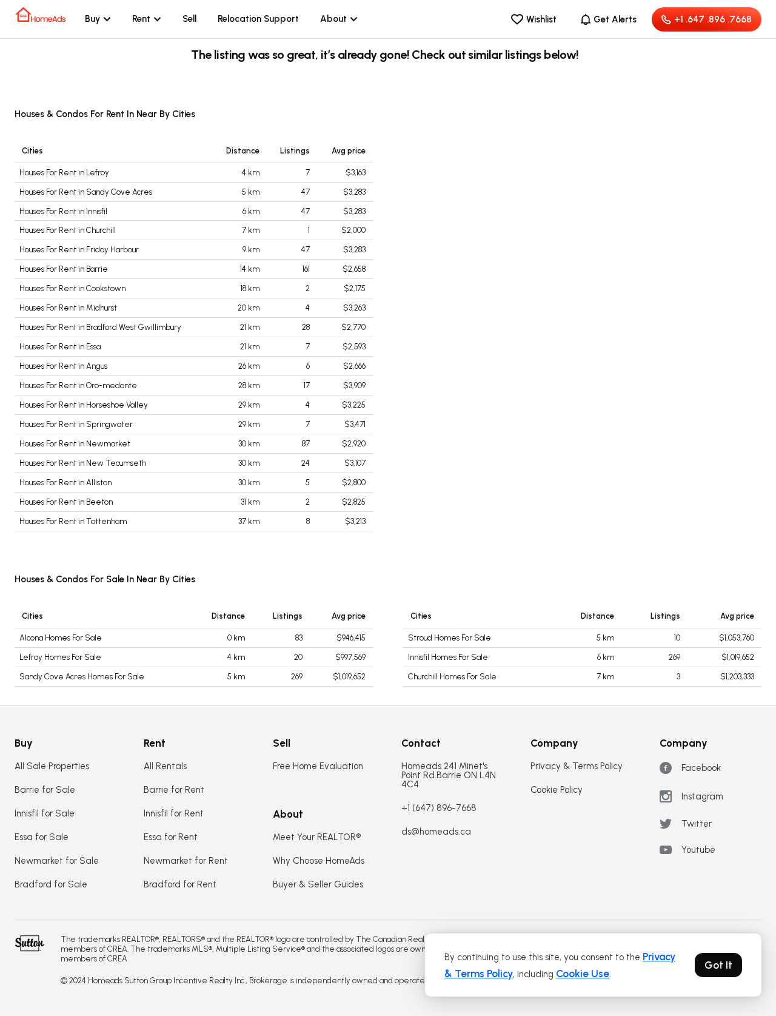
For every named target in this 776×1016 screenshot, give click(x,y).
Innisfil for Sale (45, 813)
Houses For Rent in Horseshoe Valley (83, 404)
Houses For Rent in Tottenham (73, 521)
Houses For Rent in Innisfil (63, 211)
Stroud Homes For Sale (449, 637)
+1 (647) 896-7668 (439, 808)
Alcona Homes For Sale (60, 637)
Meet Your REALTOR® (317, 837)
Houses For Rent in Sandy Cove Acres (85, 192)
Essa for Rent (171, 837)
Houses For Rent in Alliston (65, 482)
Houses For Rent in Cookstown (72, 288)
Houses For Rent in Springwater (76, 424)
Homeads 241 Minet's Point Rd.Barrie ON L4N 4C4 (448, 775)
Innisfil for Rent (174, 813)
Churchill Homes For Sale (452, 676)
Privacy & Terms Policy (576, 766)
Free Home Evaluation (318, 766)
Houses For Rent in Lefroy (64, 172)
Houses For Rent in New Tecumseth (82, 463)
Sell (189, 18)
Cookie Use (582, 973)
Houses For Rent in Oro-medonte (78, 385)
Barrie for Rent (174, 790)
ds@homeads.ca (436, 831)
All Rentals (165, 766)
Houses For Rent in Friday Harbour (79, 249)
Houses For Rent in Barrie (63, 269)
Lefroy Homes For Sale (60, 657)
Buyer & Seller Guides (318, 884)
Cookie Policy (556, 790)
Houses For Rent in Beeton (66, 501)
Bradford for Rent (180, 884)
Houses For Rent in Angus (63, 366)
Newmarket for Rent (186, 861)
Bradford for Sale (51, 884)
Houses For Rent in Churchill (67, 230)
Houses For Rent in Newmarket (74, 443)
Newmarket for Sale (57, 861)
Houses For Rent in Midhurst (68, 307)
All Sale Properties (52, 766)
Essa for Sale (42, 837)
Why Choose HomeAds (318, 861)
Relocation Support (258, 18)
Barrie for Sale (45, 790)
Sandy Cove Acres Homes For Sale (81, 676)
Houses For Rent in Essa (60, 346)
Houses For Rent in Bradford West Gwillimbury (100, 327)
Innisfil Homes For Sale (448, 657)
